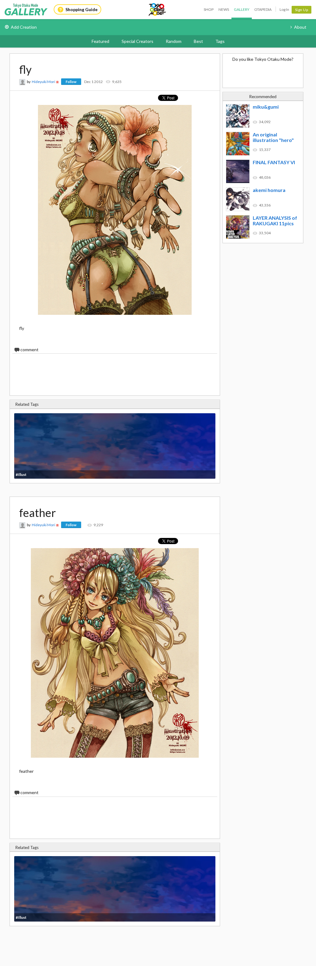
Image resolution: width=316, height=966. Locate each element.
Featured (100, 41)
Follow (71, 82)
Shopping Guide (81, 9)
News (223, 9)
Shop (209, 9)
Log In (284, 9)
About (300, 27)
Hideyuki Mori (43, 81)
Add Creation (24, 27)
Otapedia (263, 9)
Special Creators (137, 41)
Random (173, 41)
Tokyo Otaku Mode (158, 9)
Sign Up (301, 9)
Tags (220, 41)
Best (198, 41)
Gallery (241, 9)
